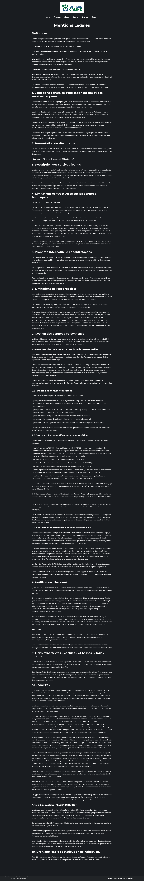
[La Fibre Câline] (72, 7)
